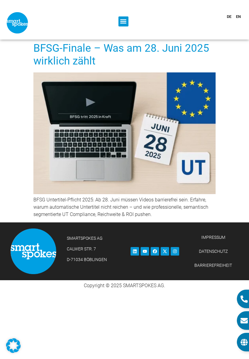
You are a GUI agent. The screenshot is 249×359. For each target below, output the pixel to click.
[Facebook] (155, 251)
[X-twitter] (165, 251)
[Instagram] (175, 251)
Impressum (213, 237)
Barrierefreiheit (213, 265)
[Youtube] (145, 251)
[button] (123, 21)
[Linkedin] (135, 251)
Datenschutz (213, 251)
